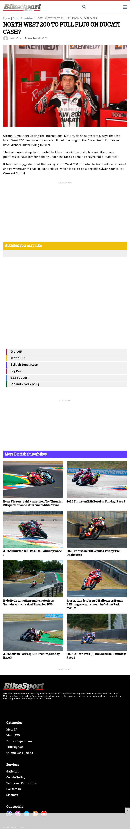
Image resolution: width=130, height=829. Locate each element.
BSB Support (20, 377)
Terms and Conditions (21, 783)
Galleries (12, 771)
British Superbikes (23, 18)
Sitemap (12, 795)
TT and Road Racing (25, 384)
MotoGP (16, 351)
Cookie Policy (15, 777)
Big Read (17, 371)
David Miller (15, 38)
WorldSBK (18, 358)
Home (6, 18)
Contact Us (14, 789)
